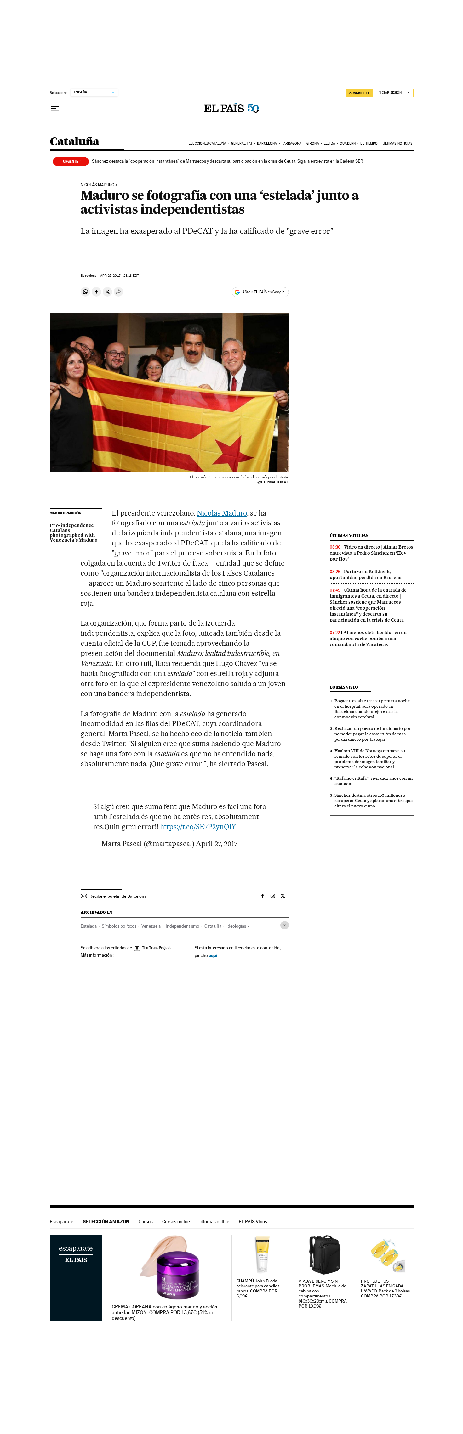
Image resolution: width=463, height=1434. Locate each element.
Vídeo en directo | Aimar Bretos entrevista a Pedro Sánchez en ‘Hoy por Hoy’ (371, 553)
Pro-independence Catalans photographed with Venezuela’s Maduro (74, 533)
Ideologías (236, 926)
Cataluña (75, 142)
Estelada (89, 926)
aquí (213, 955)
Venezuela (151, 926)
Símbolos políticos (119, 926)
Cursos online (176, 1221)
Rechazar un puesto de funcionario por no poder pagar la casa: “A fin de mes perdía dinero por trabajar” (372, 734)
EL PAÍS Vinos (253, 1221)
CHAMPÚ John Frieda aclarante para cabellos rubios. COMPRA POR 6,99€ (258, 1288)
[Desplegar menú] (55, 108)
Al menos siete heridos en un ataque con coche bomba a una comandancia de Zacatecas (368, 638)
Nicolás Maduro (97, 185)
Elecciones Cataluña (207, 144)
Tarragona (292, 144)
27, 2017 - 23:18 (119, 276)
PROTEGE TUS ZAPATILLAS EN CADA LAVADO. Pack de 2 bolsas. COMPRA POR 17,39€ (386, 1289)
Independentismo (182, 926)
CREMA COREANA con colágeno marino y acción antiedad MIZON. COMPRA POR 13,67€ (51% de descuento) (164, 1312)
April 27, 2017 (216, 843)
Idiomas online (214, 1221)
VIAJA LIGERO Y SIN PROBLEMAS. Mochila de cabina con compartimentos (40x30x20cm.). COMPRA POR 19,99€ (322, 1294)
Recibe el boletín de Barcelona (117, 896)
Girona (312, 144)
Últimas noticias (398, 144)
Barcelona (267, 144)
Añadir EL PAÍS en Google (263, 292)
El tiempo (369, 144)
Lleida (329, 144)
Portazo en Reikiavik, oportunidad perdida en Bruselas (366, 574)
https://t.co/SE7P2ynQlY (198, 826)
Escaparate (61, 1221)
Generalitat (241, 144)
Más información (96, 954)
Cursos (146, 1221)
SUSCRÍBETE (359, 93)
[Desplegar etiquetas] (284, 925)
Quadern (348, 144)
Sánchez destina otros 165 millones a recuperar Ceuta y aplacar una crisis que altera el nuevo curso (373, 800)
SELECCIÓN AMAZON (106, 1221)
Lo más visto (344, 687)
